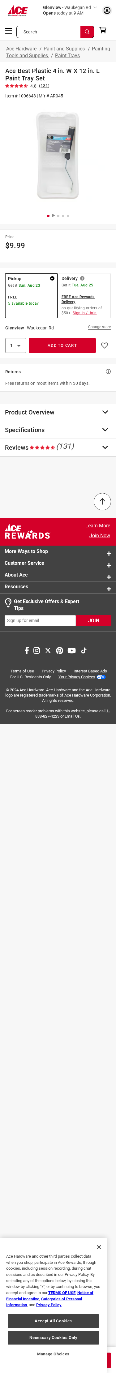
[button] (58, 155)
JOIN (93, 620)
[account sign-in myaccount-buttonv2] (107, 10)
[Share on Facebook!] (26, 649)
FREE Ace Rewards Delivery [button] (78, 299)
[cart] (105, 30)
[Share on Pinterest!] (59, 649)
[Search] (87, 32)
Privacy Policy (54, 670)
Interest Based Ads (90, 670)
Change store (99, 327)
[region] (53, 1305)
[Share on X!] (48, 649)
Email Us (72, 716)
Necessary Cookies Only (53, 1337)
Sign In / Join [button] (85, 313)
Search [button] (30, 31)
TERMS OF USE (61, 1292)
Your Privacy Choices (76, 676)
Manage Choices (53, 1354)
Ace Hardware (22, 49)
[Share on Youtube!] (71, 649)
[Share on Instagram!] (36, 649)
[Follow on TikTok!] (84, 649)
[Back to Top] (102, 501)
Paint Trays (67, 55)
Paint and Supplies (65, 49)
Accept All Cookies (53, 1321)
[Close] (99, 1247)
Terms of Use (22, 670)
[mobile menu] (9, 30)
